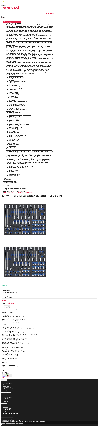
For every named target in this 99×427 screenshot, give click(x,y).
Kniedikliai (50, 151)
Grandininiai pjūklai (27, 64)
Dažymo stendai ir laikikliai (15, 177)
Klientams (3, 403)
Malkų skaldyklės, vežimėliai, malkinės (39, 70)
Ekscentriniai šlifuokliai (20, 47)
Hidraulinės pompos (14, 113)
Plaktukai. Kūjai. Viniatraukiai (22, 155)
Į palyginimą (4, 288)
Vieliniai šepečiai (34, 159)
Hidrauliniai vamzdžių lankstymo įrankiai (19, 126)
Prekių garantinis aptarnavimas (10, 182)
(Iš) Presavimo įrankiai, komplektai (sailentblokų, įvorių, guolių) (22, 25)
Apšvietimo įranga (17, 58)
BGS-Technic (11, 303)
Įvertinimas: (4, 372)
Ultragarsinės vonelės (11, 57)
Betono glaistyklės (36, 62)
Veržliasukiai (9, 58)
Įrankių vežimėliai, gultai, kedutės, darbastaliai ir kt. (25, 41)
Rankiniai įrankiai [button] (10, 148)
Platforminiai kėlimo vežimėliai (16, 104)
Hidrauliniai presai (13, 121)
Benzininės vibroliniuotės (15, 62)
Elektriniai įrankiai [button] (10, 45)
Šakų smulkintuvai (28, 72)
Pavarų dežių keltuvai (14, 128)
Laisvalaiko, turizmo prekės (32, 65)
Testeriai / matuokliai (22, 35)
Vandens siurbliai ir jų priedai (39, 69)
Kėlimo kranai (12, 100)
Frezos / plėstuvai (43, 150)
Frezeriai (37, 47)
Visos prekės (6, 396)
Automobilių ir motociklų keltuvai (25, 26)
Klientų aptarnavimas (5, 392)
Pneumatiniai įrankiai (14, 139)
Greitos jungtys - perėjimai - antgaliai (18, 134)
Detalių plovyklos (24, 27)
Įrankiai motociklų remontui (27, 30)
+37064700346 (7, 409)
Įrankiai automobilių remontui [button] (13, 23)
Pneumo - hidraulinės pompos (16, 130)
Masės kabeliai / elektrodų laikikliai (17, 81)
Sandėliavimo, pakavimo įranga (14, 156)
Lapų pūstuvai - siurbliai (45, 65)
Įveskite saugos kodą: (7, 373)
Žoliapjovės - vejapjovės (28, 73)
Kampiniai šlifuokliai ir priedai (39, 50)
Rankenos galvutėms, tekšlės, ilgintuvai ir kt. (41, 155)
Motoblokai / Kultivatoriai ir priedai (15, 72)
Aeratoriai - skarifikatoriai (23, 70)
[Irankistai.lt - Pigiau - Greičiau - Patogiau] (10, 9)
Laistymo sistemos (20, 65)
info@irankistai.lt (7, 411)
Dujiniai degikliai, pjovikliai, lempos (17, 77)
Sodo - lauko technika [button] (11, 61)
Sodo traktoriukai (27, 69)
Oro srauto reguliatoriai (15, 136)
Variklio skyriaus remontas (35, 35)
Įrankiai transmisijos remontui (42, 30)
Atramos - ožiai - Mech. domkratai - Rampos (24, 38)
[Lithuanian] (3, 1)
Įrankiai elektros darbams (31, 151)
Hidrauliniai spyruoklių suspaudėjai (17, 123)
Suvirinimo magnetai (14, 93)
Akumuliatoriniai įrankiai (12, 46)
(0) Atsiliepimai (7, 307)
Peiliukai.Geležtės (10, 155)
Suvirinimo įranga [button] (10, 74)
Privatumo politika (7, 383)
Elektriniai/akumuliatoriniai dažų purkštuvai (20, 173)
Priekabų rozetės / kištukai (35, 31)
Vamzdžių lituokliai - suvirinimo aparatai (27, 57)
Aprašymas (6, 306)
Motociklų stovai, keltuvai (21, 31)
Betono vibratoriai (45, 46)
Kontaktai (5, 401)
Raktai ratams (9, 42)
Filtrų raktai (9, 41)
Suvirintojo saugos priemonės (16, 86)
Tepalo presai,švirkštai (30, 158)
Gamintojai (5, 398)
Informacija (3, 379)
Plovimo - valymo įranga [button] (12, 143)
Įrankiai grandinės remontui (13, 30)
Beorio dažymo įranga (14, 174)
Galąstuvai (42, 47)
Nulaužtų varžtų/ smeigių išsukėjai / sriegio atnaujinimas (32, 154)
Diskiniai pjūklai (10, 47)
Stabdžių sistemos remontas (20, 42)
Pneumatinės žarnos (14, 132)
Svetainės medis (7, 400)
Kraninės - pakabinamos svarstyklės (18, 101)
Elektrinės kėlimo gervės (15, 108)
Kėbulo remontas (42, 41)
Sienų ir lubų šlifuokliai (47, 54)
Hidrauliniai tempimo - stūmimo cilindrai (19, 124)
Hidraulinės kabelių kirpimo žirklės (17, 112)
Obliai (34, 53)
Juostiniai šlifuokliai (26, 50)
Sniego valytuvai (10, 69)
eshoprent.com (19, 423)
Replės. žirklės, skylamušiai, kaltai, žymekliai (40, 161)
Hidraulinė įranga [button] (10, 111)
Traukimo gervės (13, 107)
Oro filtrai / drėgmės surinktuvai (17, 169)
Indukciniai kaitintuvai (34, 27)
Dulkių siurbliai (12, 146)
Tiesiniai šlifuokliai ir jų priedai (39, 56)
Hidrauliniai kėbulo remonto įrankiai (18, 117)
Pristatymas (6, 386)
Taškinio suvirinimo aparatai (16, 76)
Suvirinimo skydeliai (14, 95)
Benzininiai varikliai (27, 62)
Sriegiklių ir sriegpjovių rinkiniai (14, 162)
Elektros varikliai (30, 47)
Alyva (7, 62)
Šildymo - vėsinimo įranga (40, 72)
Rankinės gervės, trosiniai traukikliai (18, 109)
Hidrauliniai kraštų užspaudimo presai (18, 119)
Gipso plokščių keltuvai (14, 99)
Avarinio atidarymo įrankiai (13, 27)
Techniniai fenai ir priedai (25, 46)
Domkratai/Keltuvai (25, 39)
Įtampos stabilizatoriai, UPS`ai (13, 50)
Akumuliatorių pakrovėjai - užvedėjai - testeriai (29, 37)
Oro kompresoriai (13, 138)
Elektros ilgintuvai (42, 58)
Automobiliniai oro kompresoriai (44, 38)
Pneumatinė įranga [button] (10, 131)
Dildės (36, 150)
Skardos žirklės (10, 56)
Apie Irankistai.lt (7, 384)
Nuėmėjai (49, 41)
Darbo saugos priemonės (12, 161)
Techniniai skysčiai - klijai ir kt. (30, 162)
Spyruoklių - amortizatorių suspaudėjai (27, 34)
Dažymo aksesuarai (13, 175)
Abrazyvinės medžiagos (44, 159)
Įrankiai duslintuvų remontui (16, 29)
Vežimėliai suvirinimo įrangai (16, 88)
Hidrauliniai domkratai (14, 116)
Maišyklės (43, 51)
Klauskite (18, 302)
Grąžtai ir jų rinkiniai (20, 151)
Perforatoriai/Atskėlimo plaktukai (14, 54)
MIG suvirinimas (12, 89)
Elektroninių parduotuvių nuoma (8, 423)
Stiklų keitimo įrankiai (11, 35)
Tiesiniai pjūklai (28, 56)
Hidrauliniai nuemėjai (14, 120)
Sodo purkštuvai (18, 69)
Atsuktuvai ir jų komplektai (28, 150)
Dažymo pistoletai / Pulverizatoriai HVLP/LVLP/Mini (21, 166)
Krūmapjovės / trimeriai (38, 64)
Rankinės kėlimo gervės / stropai (17, 105)
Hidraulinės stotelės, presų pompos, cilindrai (20, 115)
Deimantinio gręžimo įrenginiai (30, 58)
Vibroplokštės (18, 73)
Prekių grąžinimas (7, 387)
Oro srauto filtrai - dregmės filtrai (17, 135)
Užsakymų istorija (7, 408)
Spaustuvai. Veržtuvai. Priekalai (42, 156)
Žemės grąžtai (12, 70)
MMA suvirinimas (13, 91)
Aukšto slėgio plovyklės (15, 144)
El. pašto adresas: (6, 368)
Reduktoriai (12, 82)
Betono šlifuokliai (36, 46)
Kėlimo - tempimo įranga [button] (12, 97)
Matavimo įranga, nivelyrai (18, 60)
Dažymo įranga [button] (9, 165)
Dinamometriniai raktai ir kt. (13, 39)
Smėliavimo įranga (13, 140)
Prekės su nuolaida (7, 397)
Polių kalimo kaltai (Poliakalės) (14, 66)
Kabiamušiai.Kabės (43, 151)
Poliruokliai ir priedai (28, 54)
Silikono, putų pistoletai (28, 156)
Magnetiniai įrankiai (24, 161)
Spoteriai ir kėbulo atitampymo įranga (18, 84)
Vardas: (3, 366)
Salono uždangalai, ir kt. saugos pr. (32, 33)
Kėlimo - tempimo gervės (20, 51)
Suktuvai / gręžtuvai (19, 56)
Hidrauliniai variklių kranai (15, 127)
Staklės (26, 60)
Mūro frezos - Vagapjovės (26, 53)
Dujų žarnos (11, 80)
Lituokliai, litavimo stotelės (34, 51)
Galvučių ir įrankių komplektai (13, 150)
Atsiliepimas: (4, 371)
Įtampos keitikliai (10, 31)
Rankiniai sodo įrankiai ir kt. (29, 66)
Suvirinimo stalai (13, 85)
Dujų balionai (12, 78)
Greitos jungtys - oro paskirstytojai (18, 167)
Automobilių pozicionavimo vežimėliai (43, 26)
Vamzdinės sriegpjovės (20, 163)
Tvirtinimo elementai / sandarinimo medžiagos (18, 159)
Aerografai (11, 171)
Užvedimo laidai (32, 42)
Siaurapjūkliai (37, 54)
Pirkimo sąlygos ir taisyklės (9, 388)
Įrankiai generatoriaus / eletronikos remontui (34, 29)
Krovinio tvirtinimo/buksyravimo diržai (18, 103)
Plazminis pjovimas (13, 92)
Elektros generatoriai (16, 64)
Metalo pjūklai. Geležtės (12, 154)
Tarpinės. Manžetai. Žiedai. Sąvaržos (15, 158)
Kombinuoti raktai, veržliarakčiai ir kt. (15, 152)
